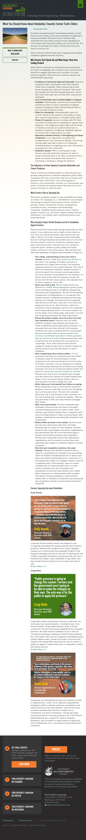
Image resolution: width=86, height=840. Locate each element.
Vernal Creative (38, 825)
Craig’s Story (37, 649)
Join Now (24, 764)
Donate (56, 749)
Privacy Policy (25, 820)
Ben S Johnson (19, 825)
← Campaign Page (39, 29)
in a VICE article (51, 287)
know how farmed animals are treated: (63, 371)
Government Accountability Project (63, 782)
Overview (15, 60)
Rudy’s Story (37, 566)
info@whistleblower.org (58, 805)
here (76, 458)
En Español (8, 820)
